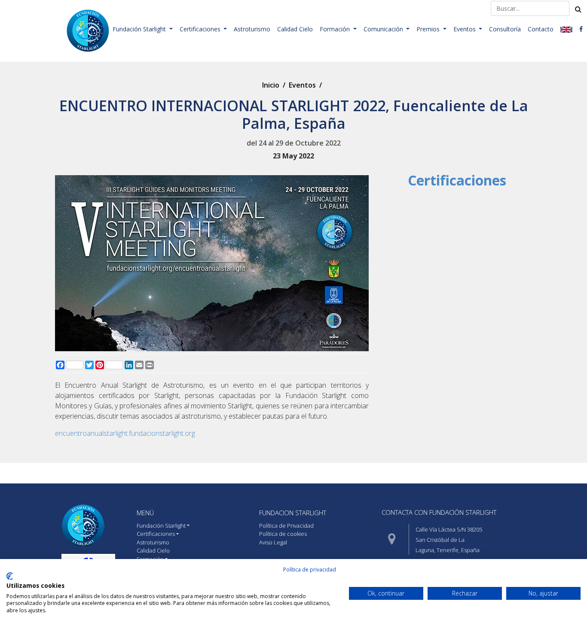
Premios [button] (428, 29)
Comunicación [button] (384, 29)
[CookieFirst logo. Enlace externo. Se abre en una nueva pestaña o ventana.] (9, 576)
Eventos (302, 85)
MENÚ (145, 512)
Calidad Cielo (295, 29)
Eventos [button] (465, 29)
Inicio (270, 85)
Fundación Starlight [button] (140, 29)
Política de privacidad (309, 569)
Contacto (540, 29)
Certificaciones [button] (201, 29)
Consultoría (505, 29)
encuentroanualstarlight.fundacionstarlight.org (125, 433)
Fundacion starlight (292, 512)
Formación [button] (336, 29)
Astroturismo (252, 29)
